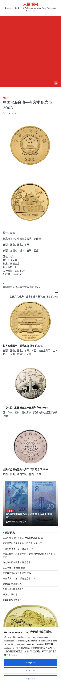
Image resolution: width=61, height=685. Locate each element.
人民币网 (30, 4)
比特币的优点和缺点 (12, 584)
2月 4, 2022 (23, 522)
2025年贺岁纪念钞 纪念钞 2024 (17, 573)
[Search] (56, 83)
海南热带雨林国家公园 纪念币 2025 (19, 562)
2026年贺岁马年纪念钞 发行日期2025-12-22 (22, 543)
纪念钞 (9, 511)
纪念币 (6, 98)
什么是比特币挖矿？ (12, 600)
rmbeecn (11, 522)
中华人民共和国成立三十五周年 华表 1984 (25, 407)
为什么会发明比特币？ (13, 589)
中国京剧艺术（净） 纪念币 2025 (18, 549)
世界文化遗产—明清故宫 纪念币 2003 (23, 345)
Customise (30, 670)
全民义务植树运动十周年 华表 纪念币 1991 (25, 469)
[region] (30, 656)
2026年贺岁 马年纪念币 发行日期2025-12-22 (23, 538)
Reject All (30, 678)
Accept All (30, 662)
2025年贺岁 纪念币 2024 (14, 568)
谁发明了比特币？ (11, 594)
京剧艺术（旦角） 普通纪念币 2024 (19, 578)
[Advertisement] (30, 46)
